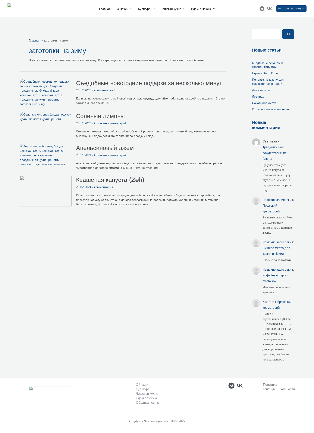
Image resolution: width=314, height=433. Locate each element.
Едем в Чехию (201, 9)
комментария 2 (105, 90)
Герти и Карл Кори (265, 73)
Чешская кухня (171, 9)
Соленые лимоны (100, 116)
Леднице (258, 96)
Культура (144, 9)
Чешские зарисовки (277, 199)
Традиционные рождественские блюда (275, 153)
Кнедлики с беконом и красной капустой (267, 65)
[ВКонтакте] (269, 8)
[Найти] (288, 34)
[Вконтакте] (239, 385)
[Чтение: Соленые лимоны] (46, 116)
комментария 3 (105, 187)
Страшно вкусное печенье (270, 109)
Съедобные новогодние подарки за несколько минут (149, 83)
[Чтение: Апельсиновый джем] (46, 155)
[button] (130, 9)
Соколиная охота (264, 103)
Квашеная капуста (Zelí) (110, 179)
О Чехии (122, 9)
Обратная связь (148, 402)
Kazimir (268, 302)
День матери (261, 90)
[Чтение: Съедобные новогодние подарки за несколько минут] (46, 92)
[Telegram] (262, 8)
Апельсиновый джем (105, 147)
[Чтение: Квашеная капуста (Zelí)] (46, 191)
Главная (105, 9)
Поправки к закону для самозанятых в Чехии (268, 81)
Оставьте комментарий (110, 123)
